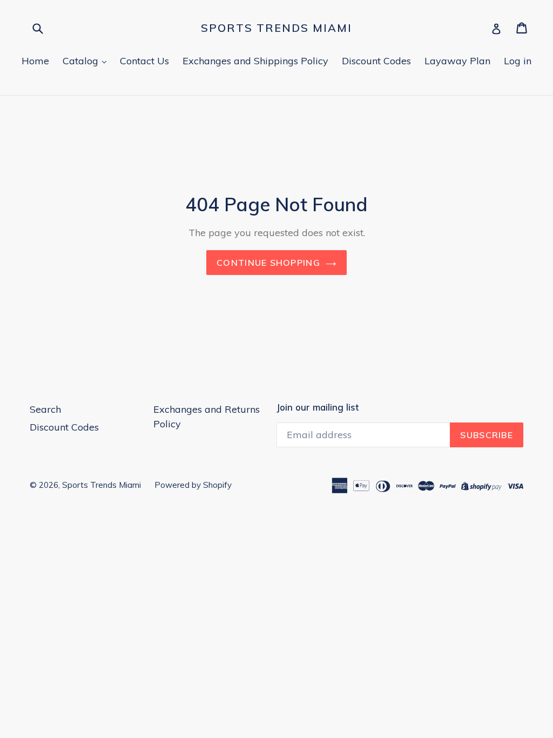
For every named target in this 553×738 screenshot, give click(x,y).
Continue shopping (268, 262)
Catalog (82, 61)
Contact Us (144, 61)
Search (45, 409)
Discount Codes (376, 61)
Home (35, 61)
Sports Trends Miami (276, 28)
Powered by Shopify (193, 485)
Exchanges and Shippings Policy (255, 61)
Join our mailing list (317, 407)
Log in (517, 61)
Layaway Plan (457, 61)
